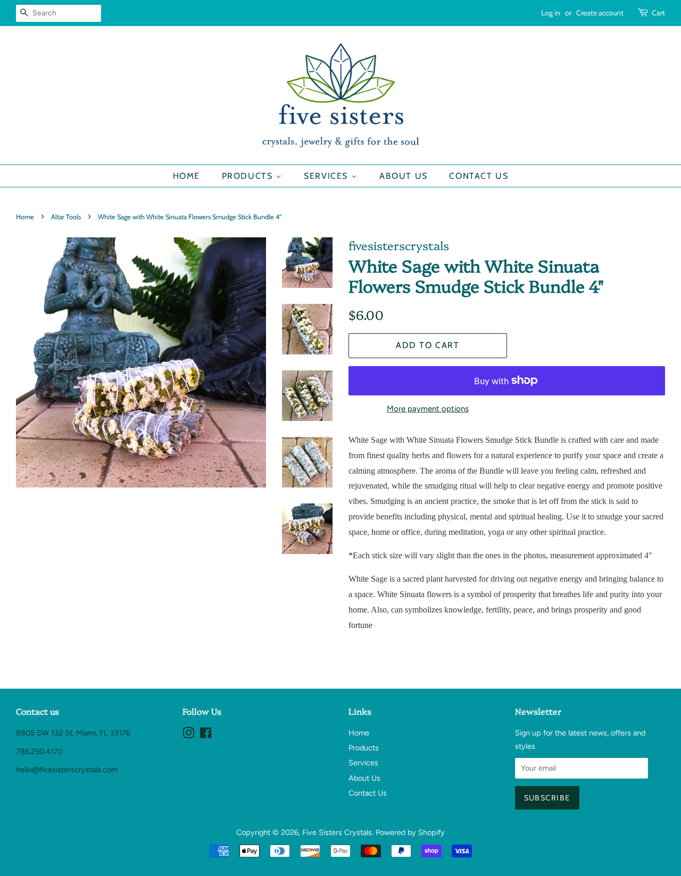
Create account (600, 13)
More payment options (428, 409)
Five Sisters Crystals (337, 832)
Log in (550, 13)
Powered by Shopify (410, 832)
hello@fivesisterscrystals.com (67, 769)
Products (249, 176)
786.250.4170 (39, 751)
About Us (403, 176)
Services (327, 176)
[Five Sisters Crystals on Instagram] (188, 735)
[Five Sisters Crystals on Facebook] (206, 735)
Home (186, 176)
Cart (658, 13)
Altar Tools (66, 217)
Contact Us (478, 176)
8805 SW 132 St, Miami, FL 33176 (73, 733)
